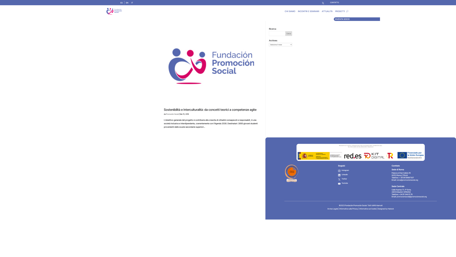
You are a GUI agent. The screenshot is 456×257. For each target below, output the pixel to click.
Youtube (345, 183)
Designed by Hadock (386, 209)
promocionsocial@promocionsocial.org (412, 196)
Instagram (345, 170)
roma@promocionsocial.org (407, 180)
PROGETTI (340, 11)
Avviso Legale (332, 209)
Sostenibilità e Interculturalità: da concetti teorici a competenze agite (210, 109)
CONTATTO (334, 2)
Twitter (344, 179)
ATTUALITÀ (327, 11)
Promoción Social (172, 114)
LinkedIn (345, 174)
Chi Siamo (290, 11)
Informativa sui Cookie (367, 209)
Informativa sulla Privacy (348, 209)
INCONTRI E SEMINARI (308, 11)
